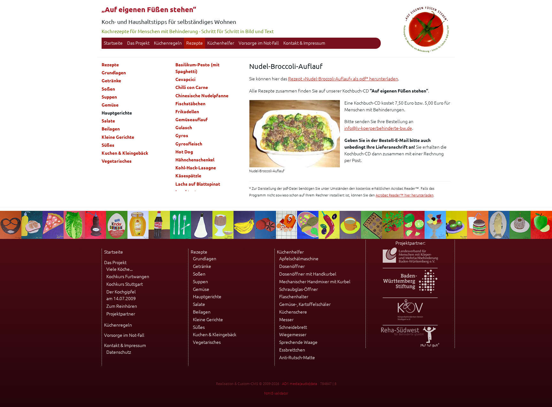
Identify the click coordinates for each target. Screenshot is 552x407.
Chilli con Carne (191, 87)
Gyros (181, 135)
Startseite (113, 43)
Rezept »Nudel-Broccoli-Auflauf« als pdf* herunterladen (343, 78)
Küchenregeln (168, 43)
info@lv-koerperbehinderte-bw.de (378, 128)
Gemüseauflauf (191, 119)
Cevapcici (185, 79)
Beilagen (111, 128)
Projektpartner (120, 313)
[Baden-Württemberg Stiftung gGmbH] (410, 291)
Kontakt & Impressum (304, 43)
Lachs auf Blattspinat (197, 184)
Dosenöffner (292, 266)
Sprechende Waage (298, 342)
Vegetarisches (117, 161)
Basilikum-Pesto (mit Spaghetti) (197, 68)
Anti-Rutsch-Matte (297, 357)
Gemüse (110, 104)
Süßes (108, 145)
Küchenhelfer (220, 43)
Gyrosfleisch (188, 143)
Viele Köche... (119, 269)
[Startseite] (426, 51)
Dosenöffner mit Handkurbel (307, 274)
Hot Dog (184, 151)
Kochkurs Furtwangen (127, 276)
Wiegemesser (292, 334)
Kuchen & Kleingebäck (125, 153)
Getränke (111, 80)
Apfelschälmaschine (298, 258)
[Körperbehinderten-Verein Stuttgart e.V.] (410, 319)
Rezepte (194, 43)
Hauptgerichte (207, 296)
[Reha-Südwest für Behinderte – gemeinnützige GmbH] (410, 345)
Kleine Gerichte (118, 137)
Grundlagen (114, 72)
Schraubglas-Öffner (298, 289)
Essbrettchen (292, 349)
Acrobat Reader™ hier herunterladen (404, 195)
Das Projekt (138, 43)
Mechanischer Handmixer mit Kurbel (314, 281)
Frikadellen (187, 111)
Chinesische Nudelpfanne (201, 95)
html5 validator (276, 393)
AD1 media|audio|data (299, 384)
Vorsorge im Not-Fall (259, 43)
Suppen (109, 97)
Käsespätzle (188, 175)
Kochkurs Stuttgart (124, 284)
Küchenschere (293, 311)
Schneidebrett (293, 327)
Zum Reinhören (121, 306)
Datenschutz (118, 352)
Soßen (108, 89)
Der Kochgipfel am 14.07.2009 (121, 295)
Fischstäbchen (190, 103)
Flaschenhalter (293, 296)
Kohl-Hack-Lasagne (195, 167)
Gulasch (183, 127)
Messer (286, 319)
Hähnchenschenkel (194, 159)
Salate (108, 120)
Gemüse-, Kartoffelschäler (305, 304)
